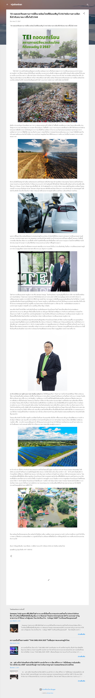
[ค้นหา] (88, 5)
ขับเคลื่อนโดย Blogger (48, 689)
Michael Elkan (50, 693)
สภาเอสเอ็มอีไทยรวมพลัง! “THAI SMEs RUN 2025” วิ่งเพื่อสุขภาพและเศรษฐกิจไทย (39, 640)
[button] (84, 13)
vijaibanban (16, 4)
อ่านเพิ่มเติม (81, 634)
